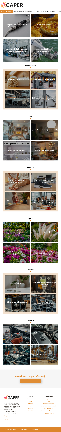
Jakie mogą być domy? (48, 404)
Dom (30, 116)
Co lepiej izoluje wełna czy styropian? (24, 11)
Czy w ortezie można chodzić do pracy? (44, 181)
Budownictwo (30, 65)
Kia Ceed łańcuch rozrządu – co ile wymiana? (44, 334)
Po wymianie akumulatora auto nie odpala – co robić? (16, 334)
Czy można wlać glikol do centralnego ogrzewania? (44, 284)
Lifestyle (30, 167)
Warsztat (30, 320)
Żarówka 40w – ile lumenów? (16, 130)
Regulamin (35, 429)
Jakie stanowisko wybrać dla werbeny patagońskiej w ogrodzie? (16, 232)
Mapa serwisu (23, 429)
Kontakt (6, 419)
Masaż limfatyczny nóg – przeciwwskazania (17, 181)
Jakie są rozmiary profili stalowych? (44, 303)
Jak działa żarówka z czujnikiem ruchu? (44, 130)
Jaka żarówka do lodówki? (16, 151)
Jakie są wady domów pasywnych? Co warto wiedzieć (43, 99)
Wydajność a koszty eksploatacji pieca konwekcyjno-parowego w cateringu (45, 25)
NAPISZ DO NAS (30, 381)
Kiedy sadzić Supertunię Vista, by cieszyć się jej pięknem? (16, 253)
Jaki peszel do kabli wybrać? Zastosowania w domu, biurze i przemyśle (16, 25)
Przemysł (30, 269)
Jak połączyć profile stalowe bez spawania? (17, 303)
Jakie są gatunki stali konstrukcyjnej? (17, 99)
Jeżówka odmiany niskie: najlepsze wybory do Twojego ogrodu (44, 253)
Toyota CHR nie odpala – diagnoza (16, 355)
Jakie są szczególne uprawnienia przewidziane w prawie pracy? (44, 201)
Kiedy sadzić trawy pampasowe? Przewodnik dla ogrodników (44, 232)
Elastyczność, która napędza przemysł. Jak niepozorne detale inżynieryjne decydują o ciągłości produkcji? (16, 50)
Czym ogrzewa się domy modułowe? (46, 11)
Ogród (30, 218)
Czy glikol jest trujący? (17, 284)
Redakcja (7, 416)
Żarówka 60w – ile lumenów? (44, 151)
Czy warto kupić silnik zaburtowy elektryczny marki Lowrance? (44, 50)
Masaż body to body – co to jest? (17, 201)
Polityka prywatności (10, 429)
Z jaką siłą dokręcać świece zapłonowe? (44, 355)
